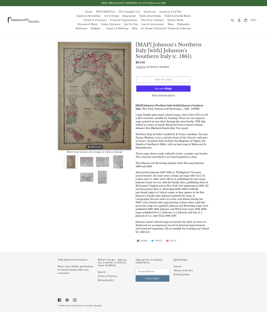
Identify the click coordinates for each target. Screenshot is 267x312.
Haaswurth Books (74, 305)
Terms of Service (107, 276)
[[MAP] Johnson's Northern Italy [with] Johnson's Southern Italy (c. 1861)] (71, 162)
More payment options (163, 95)
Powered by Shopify (92, 305)
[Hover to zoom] (94, 95)
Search (102, 272)
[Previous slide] (60, 96)
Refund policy (106, 280)
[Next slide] (128, 96)
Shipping (140, 67)
